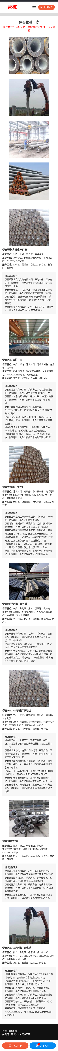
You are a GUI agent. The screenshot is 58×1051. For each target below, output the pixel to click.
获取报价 (48, 7)
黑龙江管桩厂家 (9, 1031)
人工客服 (44, 1045)
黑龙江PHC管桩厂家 (20, 1034)
